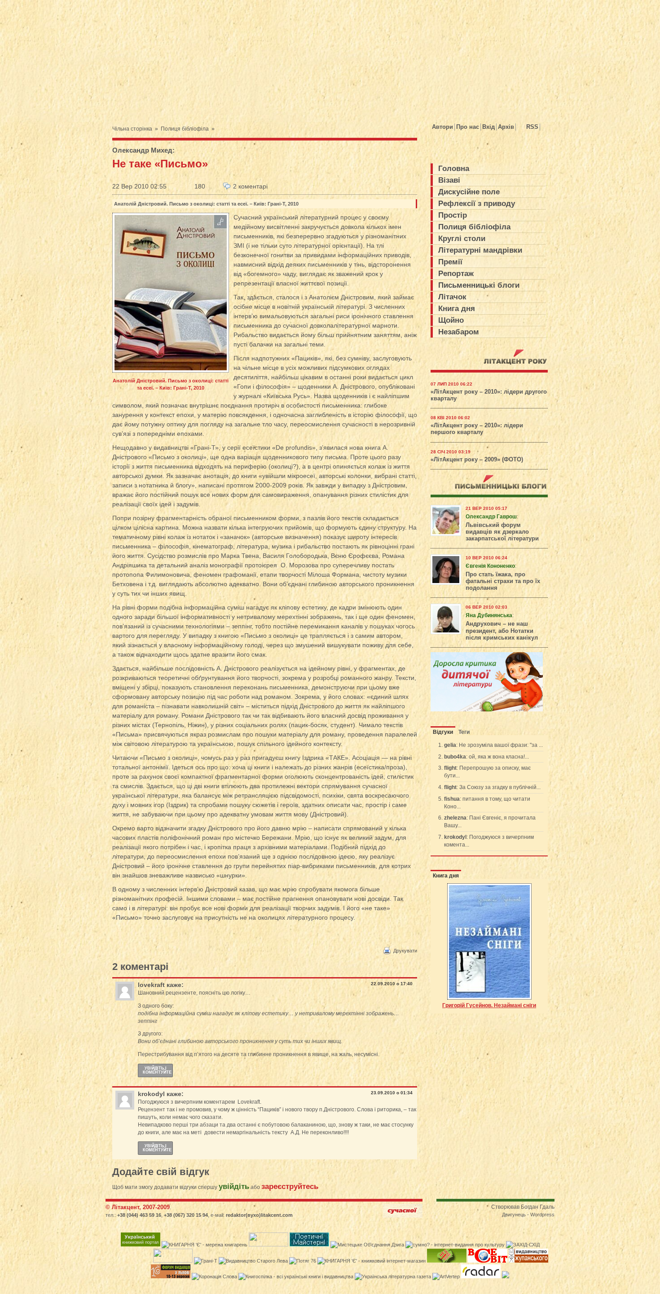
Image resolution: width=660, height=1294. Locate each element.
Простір (452, 215)
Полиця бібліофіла (185, 129)
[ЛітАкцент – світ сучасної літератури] (192, 55)
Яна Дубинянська (489, 615)
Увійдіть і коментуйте (157, 1070)
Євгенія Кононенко (490, 566)
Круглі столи (461, 238)
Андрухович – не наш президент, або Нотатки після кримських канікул (502, 630)
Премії (450, 262)
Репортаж (456, 273)
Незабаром (458, 332)
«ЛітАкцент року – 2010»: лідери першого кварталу (477, 428)
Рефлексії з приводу (476, 203)
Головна (453, 168)
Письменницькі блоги (478, 285)
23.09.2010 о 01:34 (392, 1092)
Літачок (452, 297)
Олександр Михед (142, 150)
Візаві (449, 180)
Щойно (451, 320)
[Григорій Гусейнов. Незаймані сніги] (489, 942)
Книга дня (456, 308)
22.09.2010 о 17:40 (392, 983)
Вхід (488, 126)
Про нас (467, 126)
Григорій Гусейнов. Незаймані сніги (489, 1005)
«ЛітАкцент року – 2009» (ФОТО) (477, 459)
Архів (506, 126)
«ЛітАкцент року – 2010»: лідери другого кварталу (489, 395)
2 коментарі (250, 186)
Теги (464, 732)
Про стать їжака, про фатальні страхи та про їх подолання (503, 581)
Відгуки (443, 732)
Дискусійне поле (469, 192)
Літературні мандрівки (480, 250)
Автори (442, 126)
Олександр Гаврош (491, 516)
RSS (532, 126)
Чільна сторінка (132, 129)
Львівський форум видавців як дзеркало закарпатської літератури (502, 532)
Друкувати (405, 950)
